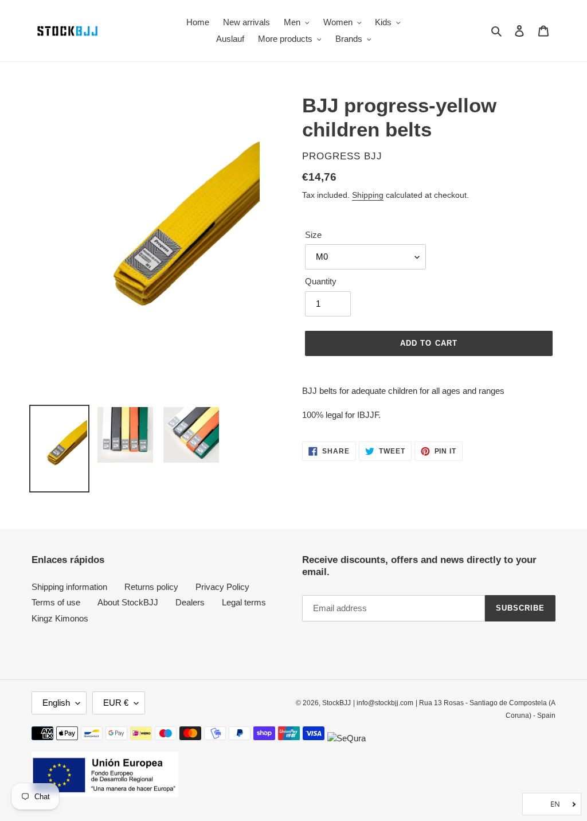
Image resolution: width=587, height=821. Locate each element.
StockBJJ (336, 703)
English (56, 702)
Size (313, 235)
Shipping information (69, 587)
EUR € (115, 702)
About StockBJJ (127, 602)
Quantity (320, 281)
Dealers (190, 602)
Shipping (367, 195)
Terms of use (56, 602)
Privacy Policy (222, 587)
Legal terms (244, 602)
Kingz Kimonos (60, 618)
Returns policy (151, 587)
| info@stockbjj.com (383, 703)
